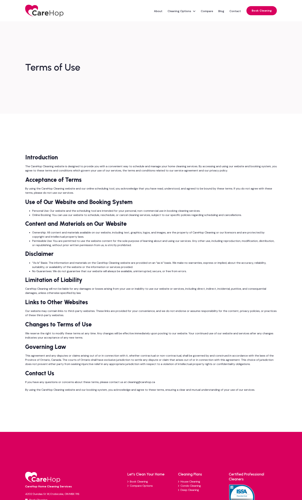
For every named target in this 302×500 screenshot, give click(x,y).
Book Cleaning (262, 10)
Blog (221, 11)
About (158, 11)
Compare (207, 11)
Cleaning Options (179, 11)
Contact (235, 11)
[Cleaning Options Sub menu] (194, 10)
